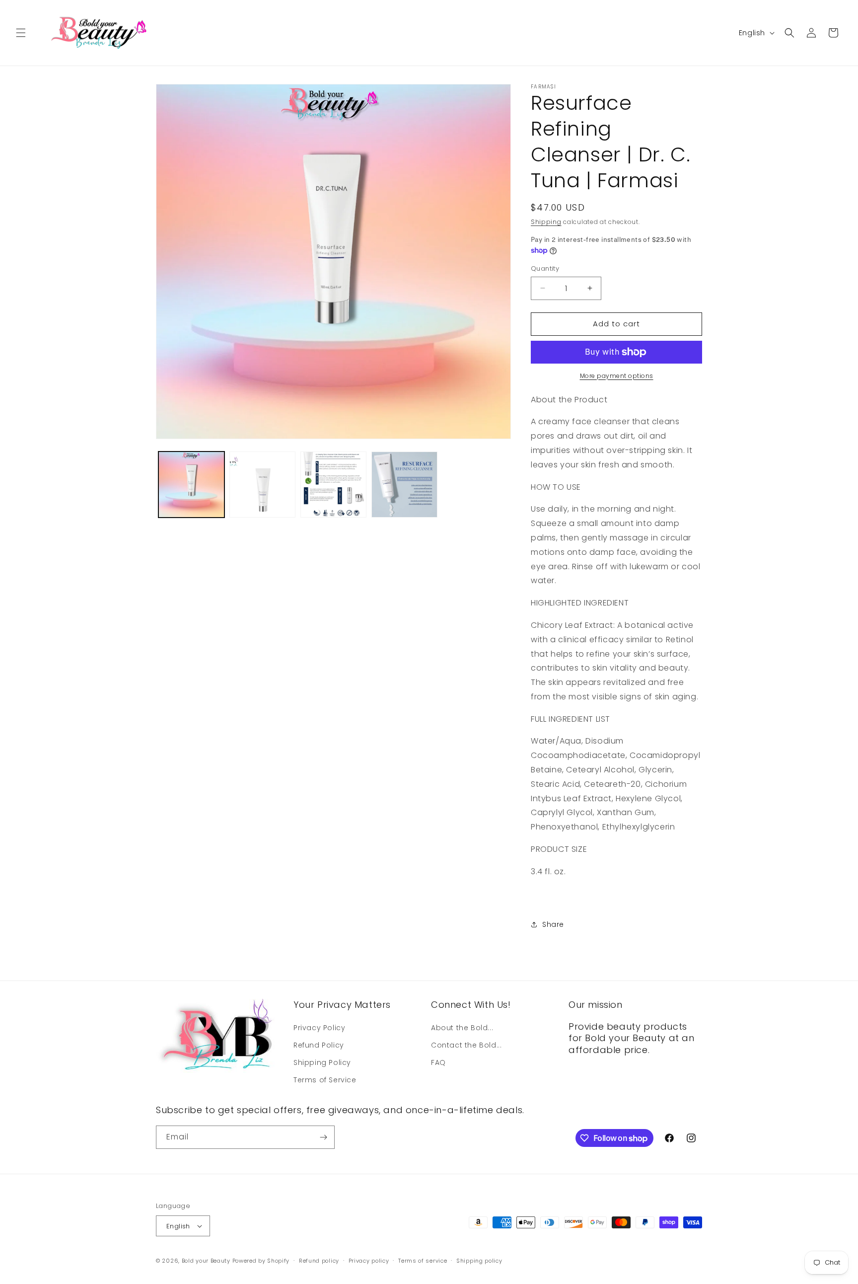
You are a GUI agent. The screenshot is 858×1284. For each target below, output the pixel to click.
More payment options (616, 376)
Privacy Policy (319, 1028)
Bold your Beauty (206, 1261)
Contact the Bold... (466, 1045)
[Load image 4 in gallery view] (404, 485)
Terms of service (422, 1261)
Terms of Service (325, 1080)
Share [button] (553, 924)
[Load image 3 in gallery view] (333, 485)
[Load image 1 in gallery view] (191, 485)
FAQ (438, 1062)
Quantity (545, 268)
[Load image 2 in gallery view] (262, 485)
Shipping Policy (322, 1062)
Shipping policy (479, 1261)
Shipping (546, 222)
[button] (21, 33)
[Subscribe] (323, 1137)
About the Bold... (462, 1028)
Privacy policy (369, 1261)
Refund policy (319, 1261)
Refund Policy (318, 1045)
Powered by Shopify (261, 1261)
